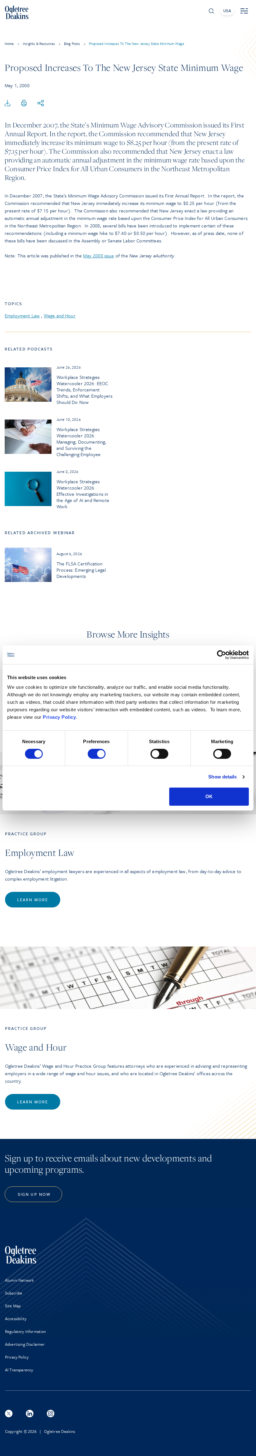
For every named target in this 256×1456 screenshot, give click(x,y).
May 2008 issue (98, 255)
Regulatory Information (25, 1331)
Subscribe (13, 1293)
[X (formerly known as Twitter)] (8, 1413)
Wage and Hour (60, 315)
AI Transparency (19, 1370)
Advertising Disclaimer (25, 1344)
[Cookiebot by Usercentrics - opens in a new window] (221, 654)
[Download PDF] (7, 103)
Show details (222, 776)
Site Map (13, 1306)
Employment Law (22, 315)
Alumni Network (19, 1280)
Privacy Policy (59, 717)
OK (209, 796)
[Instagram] (50, 1413)
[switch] (97, 754)
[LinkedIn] (29, 1413)
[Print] (24, 103)
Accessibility (16, 1318)
